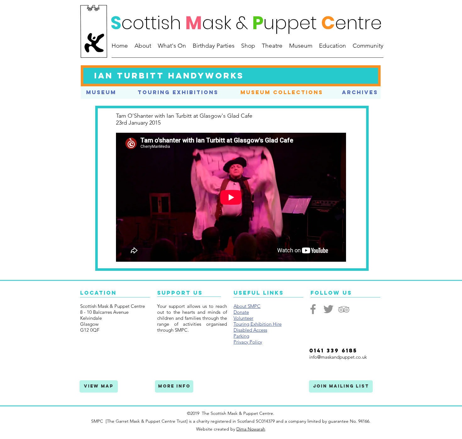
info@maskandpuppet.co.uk (338, 357)
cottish (151, 22)
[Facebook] (313, 309)
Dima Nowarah (250, 429)
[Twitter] (328, 309)
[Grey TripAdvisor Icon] (343, 309)
